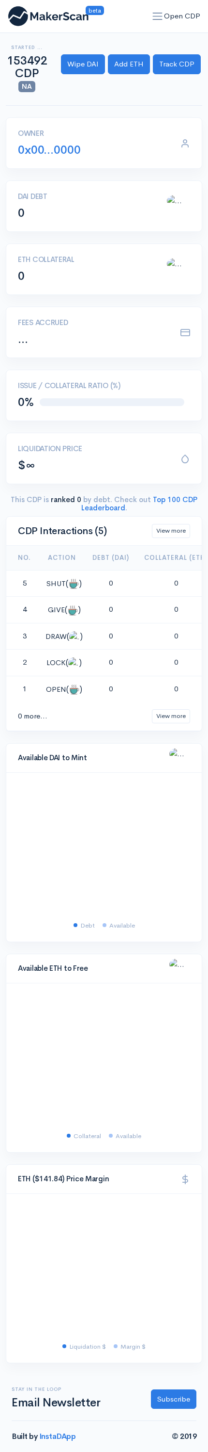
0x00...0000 (49, 150)
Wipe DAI (83, 63)
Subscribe (173, 1398)
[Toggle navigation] (157, 16)
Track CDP (176, 63)
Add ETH (129, 63)
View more (171, 530)
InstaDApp (57, 1436)
